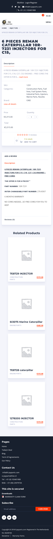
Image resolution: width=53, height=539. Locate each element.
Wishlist (20, 2)
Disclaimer (5, 536)
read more (23, 77)
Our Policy (6, 460)
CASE (28, 100)
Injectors (14, 28)
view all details (10, 104)
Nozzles (41, 97)
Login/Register (31, 2)
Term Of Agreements (10, 457)
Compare (17, 141)
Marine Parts (31, 97)
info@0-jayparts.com (10, 472)
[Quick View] (40, 241)
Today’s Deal (7, 450)
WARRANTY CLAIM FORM (15, 497)
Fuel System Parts (38, 91)
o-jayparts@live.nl (9, 476)
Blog (3, 453)
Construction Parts (34, 89)
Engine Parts (15, 325)
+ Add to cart (36, 277)
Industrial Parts (32, 94)
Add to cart (30, 142)
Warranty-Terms (18, 536)
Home (4, 28)
